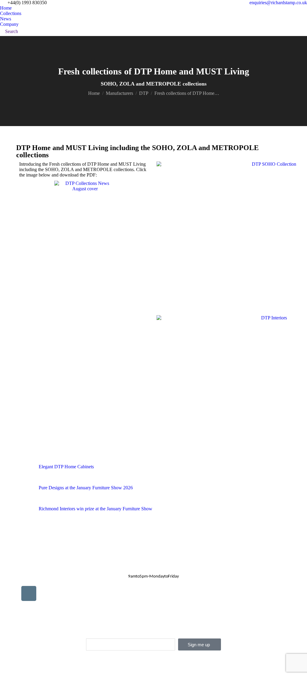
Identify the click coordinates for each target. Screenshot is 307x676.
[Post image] (23, 471)
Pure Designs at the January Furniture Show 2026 (86, 487)
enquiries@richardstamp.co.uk (278, 2)
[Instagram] (28, 593)
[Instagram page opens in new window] (28, 31)
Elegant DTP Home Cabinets (66, 466)
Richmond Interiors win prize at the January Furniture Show (95, 508)
